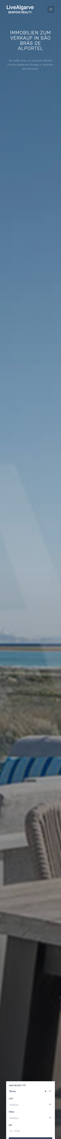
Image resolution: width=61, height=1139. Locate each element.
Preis (11, 1111)
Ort (11, 1098)
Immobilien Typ (17, 1085)
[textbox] (11, 1091)
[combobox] (30, 1091)
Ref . (11, 1125)
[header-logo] (20, 9)
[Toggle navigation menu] (50, 9)
